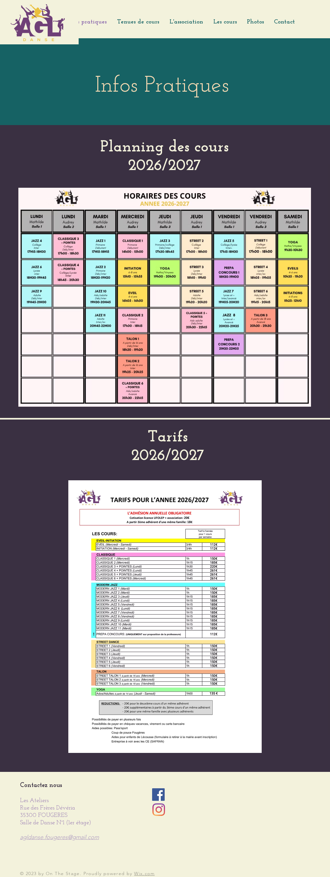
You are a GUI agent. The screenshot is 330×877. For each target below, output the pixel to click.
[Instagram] (158, 809)
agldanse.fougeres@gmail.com (59, 837)
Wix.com (144, 873)
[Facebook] (158, 794)
